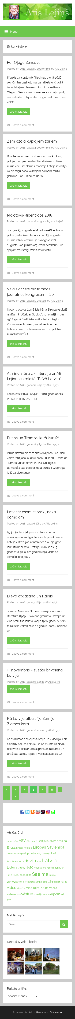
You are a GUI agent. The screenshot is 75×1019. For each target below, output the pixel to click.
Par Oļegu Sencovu (24, 62)
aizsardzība (12, 841)
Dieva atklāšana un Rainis (30, 596)
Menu (14, 31)
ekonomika (12, 853)
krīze (39, 861)
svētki (27, 882)
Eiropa (11, 847)
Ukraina (54, 881)
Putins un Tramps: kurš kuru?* (33, 437)
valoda (64, 882)
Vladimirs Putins (37, 888)
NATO (29, 867)
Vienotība (21, 888)
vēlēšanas (14, 894)
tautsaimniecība (38, 881)
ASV (22, 841)
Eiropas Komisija (24, 848)
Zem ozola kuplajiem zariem (32, 141)
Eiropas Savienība (48, 847)
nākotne (58, 867)
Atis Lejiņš (61, 68)
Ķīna (9, 899)
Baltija (42, 841)
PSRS (16, 874)
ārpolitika (57, 894)
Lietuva (12, 867)
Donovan (56, 1012)
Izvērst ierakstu (19, 111)
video (11, 887)
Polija (9, 875)
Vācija (53, 888)
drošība (62, 841)
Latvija (49, 860)
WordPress (36, 1012)
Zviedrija (38, 894)
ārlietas (46, 894)
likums (21, 867)
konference (14, 861)
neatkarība (40, 867)
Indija (39, 853)
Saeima (40, 874)
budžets (51, 841)
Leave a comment (23, 125)
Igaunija (30, 853)
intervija (47, 853)
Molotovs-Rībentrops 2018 (29, 215)
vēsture (27, 894)
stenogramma (15, 881)
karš (53, 853)
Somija (52, 875)
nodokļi (50, 868)
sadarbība (25, 874)
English (21, 853)
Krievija (29, 860)
